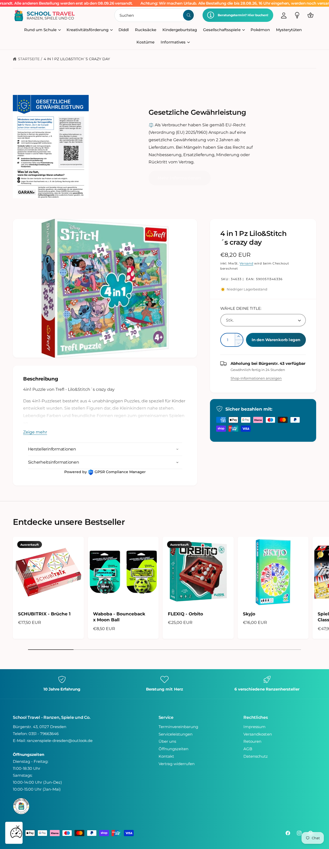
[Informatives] (297, 15)
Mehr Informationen (180, 177)
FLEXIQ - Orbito (185, 613)
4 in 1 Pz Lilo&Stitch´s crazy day (77, 59)
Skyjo (249, 613)
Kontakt (166, 756)
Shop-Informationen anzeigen (256, 378)
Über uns (167, 741)
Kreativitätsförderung (87, 29)
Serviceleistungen (176, 734)
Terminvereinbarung (178, 726)
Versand (246, 263)
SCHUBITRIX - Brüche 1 (44, 613)
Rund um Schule (40, 29)
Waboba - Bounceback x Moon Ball (119, 616)
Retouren (252, 741)
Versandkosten (257, 734)
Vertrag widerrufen (177, 763)
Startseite (29, 59)
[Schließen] (18, 827)
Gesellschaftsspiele (221, 29)
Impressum (254, 726)
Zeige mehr (35, 432)
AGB (247, 748)
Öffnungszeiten (173, 748)
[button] (310, 15)
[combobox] (154, 15)
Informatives (173, 42)
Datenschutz (255, 756)
